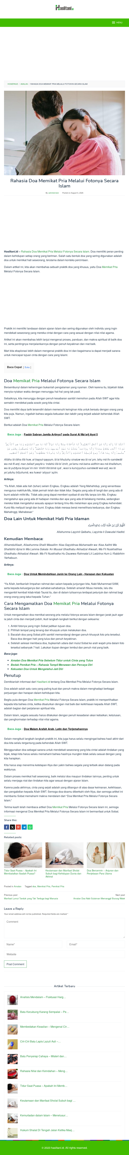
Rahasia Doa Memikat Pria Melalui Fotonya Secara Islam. (55, 251)
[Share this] (6, 827)
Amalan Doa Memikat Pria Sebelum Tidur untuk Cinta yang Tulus (52, 660)
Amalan (17, 886)
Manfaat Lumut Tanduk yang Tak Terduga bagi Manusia (31, 896)
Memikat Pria (110, 267)
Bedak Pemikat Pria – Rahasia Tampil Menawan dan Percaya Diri (51, 665)
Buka (27, 367)
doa (34, 886)
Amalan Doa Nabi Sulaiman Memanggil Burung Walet (99, 896)
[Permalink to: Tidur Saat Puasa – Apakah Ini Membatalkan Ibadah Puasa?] (23, 855)
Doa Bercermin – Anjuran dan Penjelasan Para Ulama (102, 872)
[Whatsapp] (30, 827)
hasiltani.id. (58, 1148)
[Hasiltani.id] (64, 7)
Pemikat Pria (58, 886)
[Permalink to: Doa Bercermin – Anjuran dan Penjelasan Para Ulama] (106, 855)
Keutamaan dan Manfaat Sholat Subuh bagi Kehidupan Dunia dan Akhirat (63, 873)
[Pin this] (18, 827)
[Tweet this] (12, 827)
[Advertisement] (64, 53)
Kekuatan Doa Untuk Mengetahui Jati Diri (37, 669)
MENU (119, 22)
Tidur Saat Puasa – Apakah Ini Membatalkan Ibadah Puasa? (20, 872)
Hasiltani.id (43, 682)
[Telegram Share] (24, 827)
